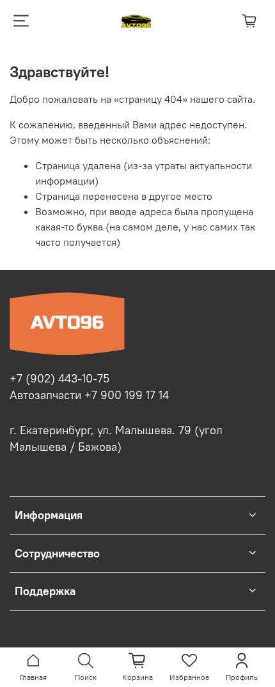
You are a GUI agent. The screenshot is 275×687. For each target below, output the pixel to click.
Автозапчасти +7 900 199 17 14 (89, 395)
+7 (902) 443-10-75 (59, 379)
